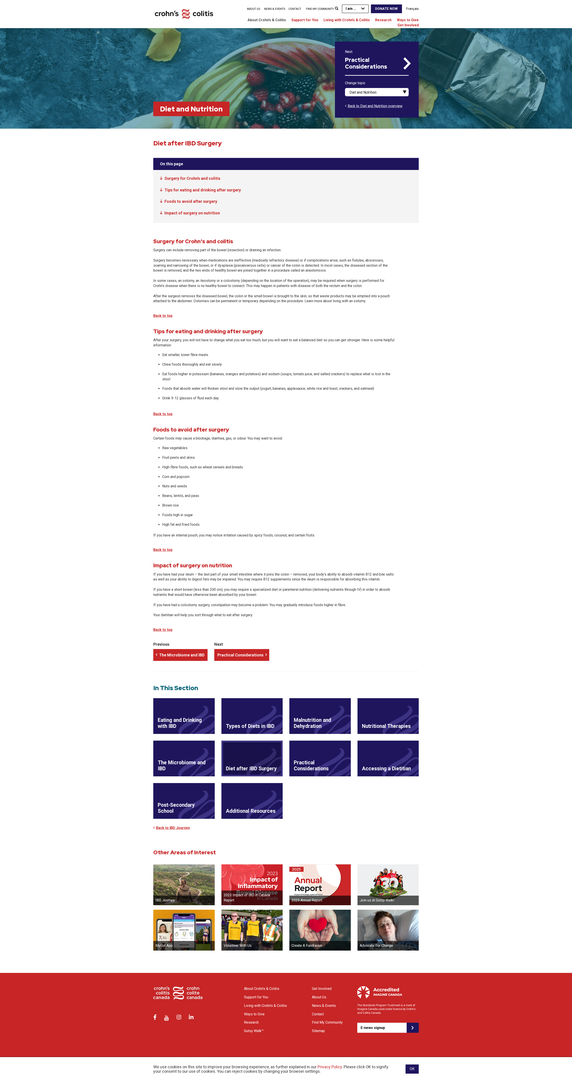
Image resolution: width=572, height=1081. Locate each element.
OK (412, 1069)
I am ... (351, 8)
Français (412, 9)
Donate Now (386, 9)
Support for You (304, 20)
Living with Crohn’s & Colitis (347, 20)
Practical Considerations (366, 63)
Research (383, 20)
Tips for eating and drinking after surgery (202, 190)
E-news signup (373, 1028)
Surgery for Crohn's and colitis (192, 178)
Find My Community (320, 8)
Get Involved (408, 25)
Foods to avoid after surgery (190, 201)
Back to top (162, 316)
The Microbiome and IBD (181, 655)
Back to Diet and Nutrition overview (375, 106)
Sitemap (318, 1031)
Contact (294, 8)
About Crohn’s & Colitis (267, 20)
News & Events (274, 8)
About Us (253, 8)
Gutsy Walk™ (254, 1031)
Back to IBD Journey (173, 828)
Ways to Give (408, 20)
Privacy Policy (330, 1066)
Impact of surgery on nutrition (192, 213)
